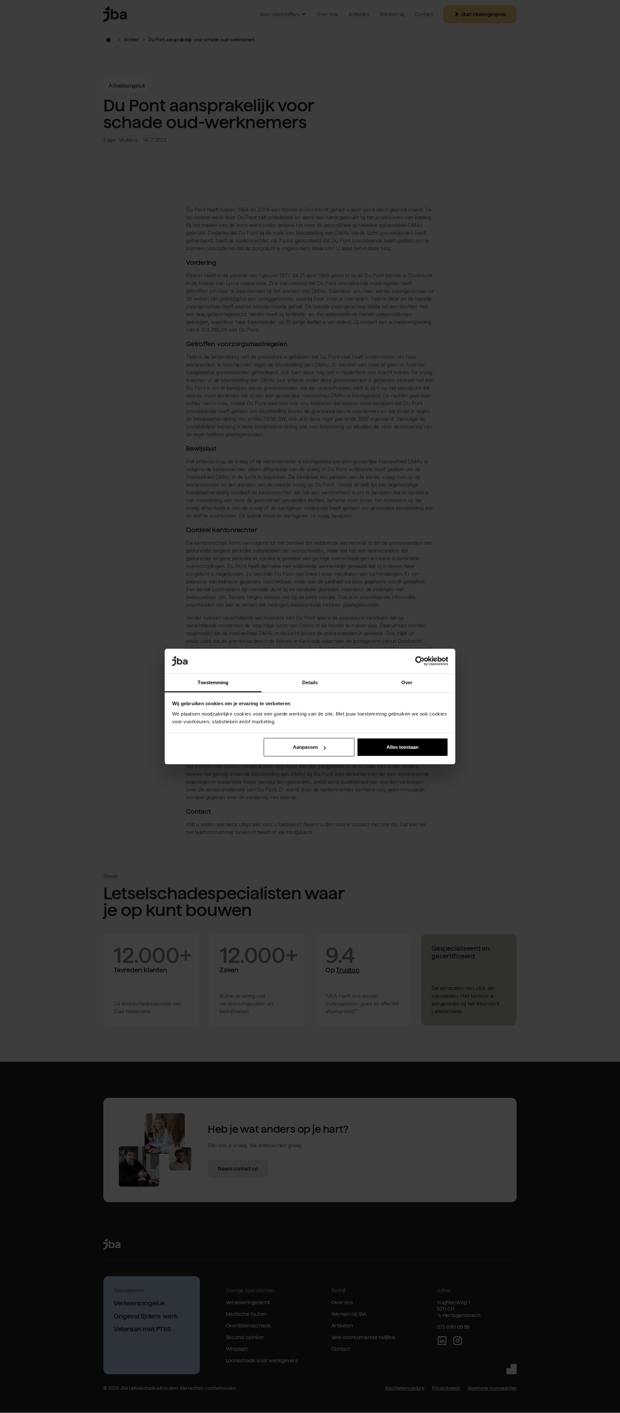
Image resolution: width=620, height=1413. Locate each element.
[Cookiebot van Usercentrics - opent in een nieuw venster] (420, 661)
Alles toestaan (402, 747)
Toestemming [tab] (213, 682)
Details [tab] (310, 682)
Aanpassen (305, 747)
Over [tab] (406, 682)
